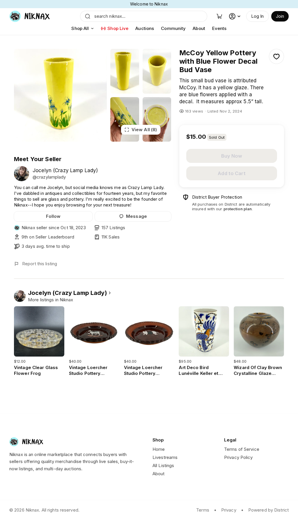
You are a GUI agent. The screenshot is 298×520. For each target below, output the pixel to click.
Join (280, 16)
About (199, 28)
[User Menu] (235, 16)
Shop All (80, 28)
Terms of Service (241, 449)
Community (173, 28)
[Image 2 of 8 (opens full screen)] (124, 71)
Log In (257, 16)
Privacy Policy (238, 457)
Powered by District (268, 510)
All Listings (163, 465)
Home (158, 449)
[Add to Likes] (276, 56)
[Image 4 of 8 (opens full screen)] (124, 119)
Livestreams (165, 457)
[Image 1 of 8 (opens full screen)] (60, 95)
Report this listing (39, 263)
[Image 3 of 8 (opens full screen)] (157, 71)
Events (219, 28)
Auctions (144, 28)
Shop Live (117, 28)
